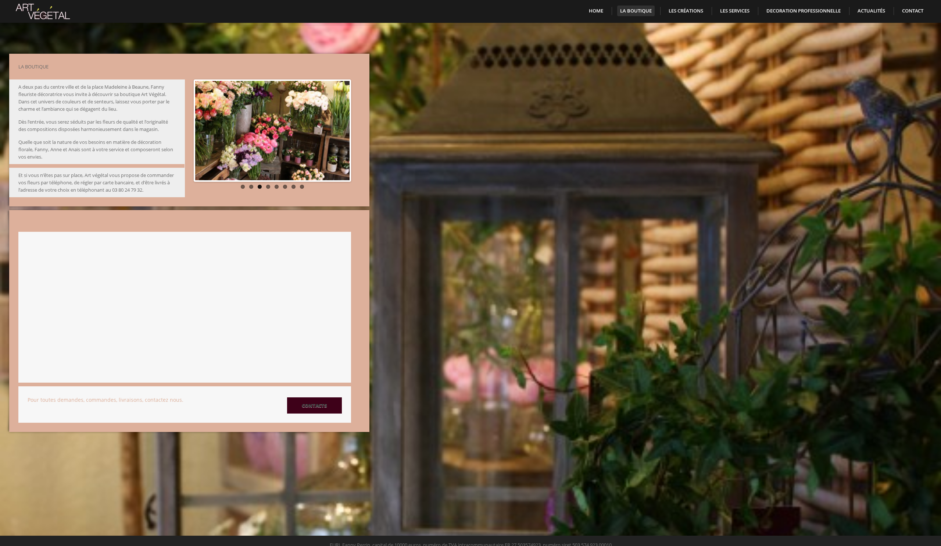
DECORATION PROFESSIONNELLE (803, 10)
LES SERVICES (734, 10)
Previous (187, 178)
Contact (912, 10)
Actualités (871, 10)
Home (596, 10)
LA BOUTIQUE (636, 10)
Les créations (686, 10)
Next (357, 178)
